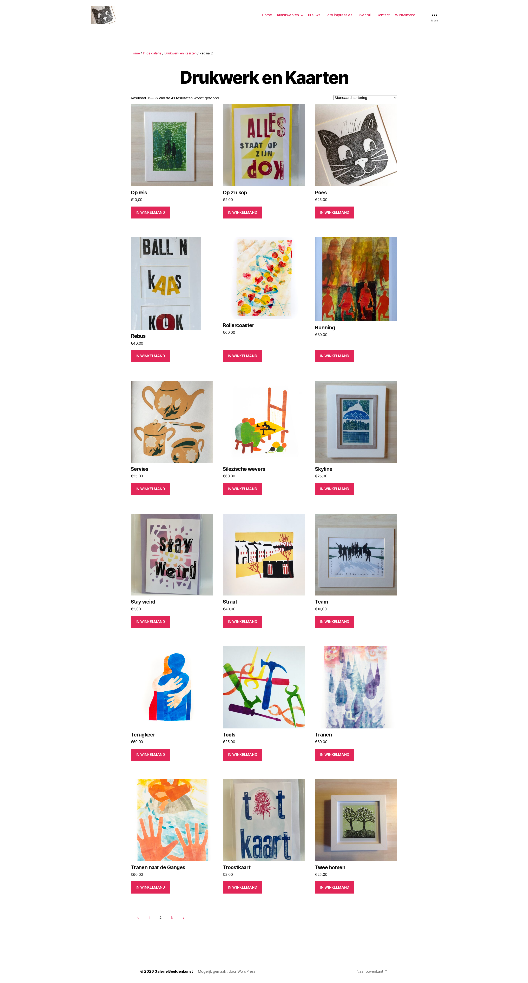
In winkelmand (150, 212)
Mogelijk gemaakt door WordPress (227, 971)
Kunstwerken (288, 15)
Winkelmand (405, 15)
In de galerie (152, 53)
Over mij (364, 15)
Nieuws (314, 15)
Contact (383, 15)
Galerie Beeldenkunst (173, 971)
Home (267, 15)
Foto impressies (339, 15)
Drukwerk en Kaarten (180, 53)
